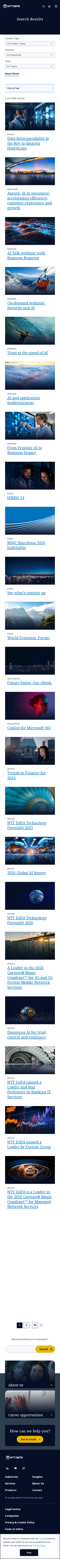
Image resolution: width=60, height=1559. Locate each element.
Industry (9, 49)
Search (43, 1349)
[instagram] (23, 1468)
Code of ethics (14, 1529)
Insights (37, 1476)
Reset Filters (12, 73)
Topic (8, 61)
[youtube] (15, 1468)
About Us (38, 1483)
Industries (11, 1476)
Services (10, 1483)
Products (10, 1490)
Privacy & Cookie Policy (19, 1522)
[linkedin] (7, 1468)
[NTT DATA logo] (11, 6)
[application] (30, 1546)
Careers (37, 1490)
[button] (45, 6)
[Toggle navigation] (57, 6)
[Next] (41, 1325)
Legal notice (13, 1509)
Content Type (12, 38)
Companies (12, 1515)
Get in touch (28, 1439)
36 (35, 1324)
